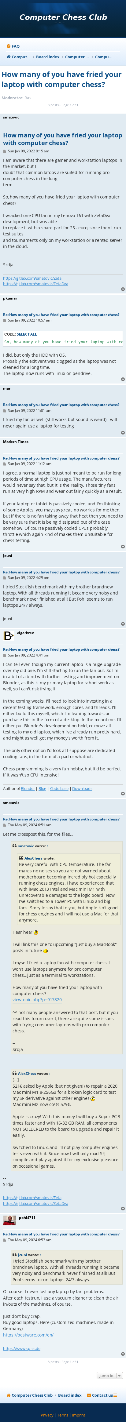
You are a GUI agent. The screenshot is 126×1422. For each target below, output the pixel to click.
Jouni (22, 1254)
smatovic (26, 846)
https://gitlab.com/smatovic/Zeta (32, 278)
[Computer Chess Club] (63, 19)
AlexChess (33, 858)
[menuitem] (12, 46)
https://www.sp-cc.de (21, 1348)
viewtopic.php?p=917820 (37, 999)
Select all (27, 334)
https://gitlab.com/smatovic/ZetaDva (35, 283)
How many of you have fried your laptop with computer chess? (62, 79)
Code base (59, 788)
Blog (42, 788)
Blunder (28, 788)
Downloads (82, 788)
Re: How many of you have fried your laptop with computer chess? (61, 314)
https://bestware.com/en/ (28, 1335)
